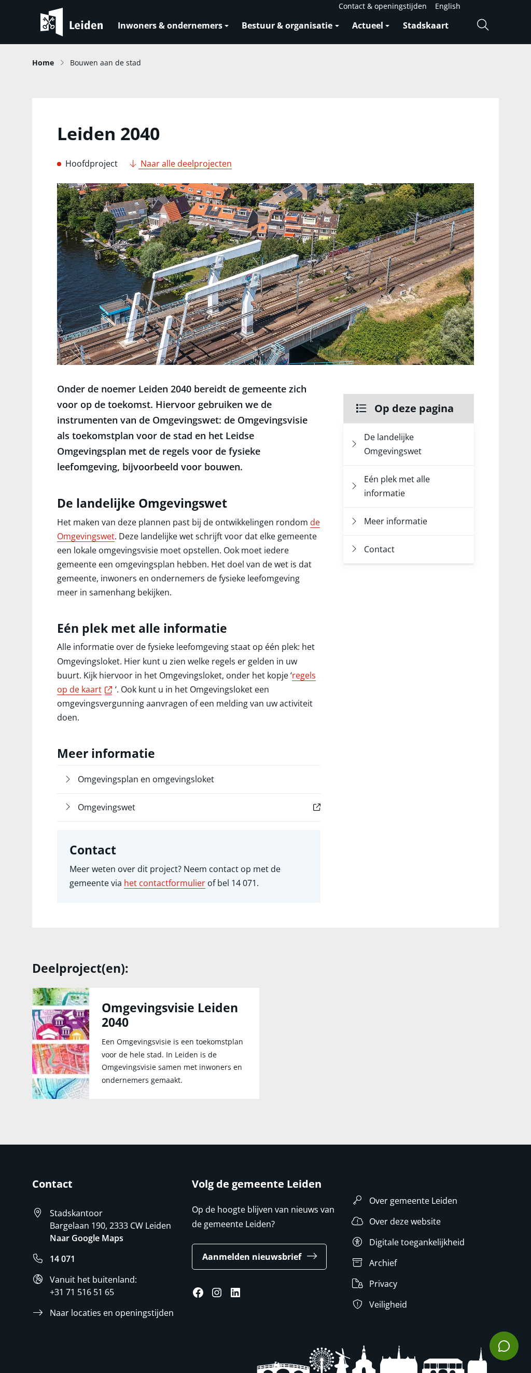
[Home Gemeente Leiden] (75, 22)
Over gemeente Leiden (413, 1200)
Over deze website (405, 1221)
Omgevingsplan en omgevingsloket (146, 779)
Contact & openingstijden (383, 6)
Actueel (367, 25)
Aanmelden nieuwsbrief (251, 1256)
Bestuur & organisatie (287, 25)
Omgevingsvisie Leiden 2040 (170, 1014)
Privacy (383, 1283)
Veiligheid (388, 1304)
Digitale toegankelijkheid (417, 1242)
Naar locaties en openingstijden (112, 1312)
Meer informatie (395, 521)
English (447, 6)
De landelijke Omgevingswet (393, 444)
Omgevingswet (129, 807)
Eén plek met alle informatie (397, 486)
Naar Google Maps (86, 1238)
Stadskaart (426, 25)
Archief (383, 1263)
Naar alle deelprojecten (185, 163)
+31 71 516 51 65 (82, 1292)
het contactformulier (164, 883)
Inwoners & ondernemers (170, 25)
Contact (379, 549)
